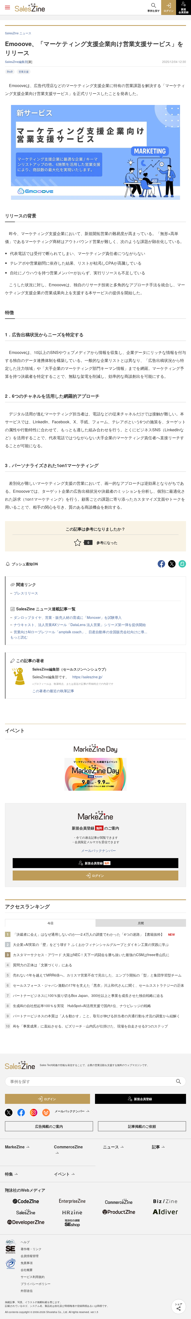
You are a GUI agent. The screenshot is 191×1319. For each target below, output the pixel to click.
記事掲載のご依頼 (142, 1126)
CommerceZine (68, 1147)
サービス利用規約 (33, 1276)
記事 (156, 1147)
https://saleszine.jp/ (87, 676)
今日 (50, 923)
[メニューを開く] (7, 7)
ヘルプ (25, 1242)
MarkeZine (15, 1147)
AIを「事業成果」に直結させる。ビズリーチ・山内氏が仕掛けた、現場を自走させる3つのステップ (90, 1026)
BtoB (10, 71)
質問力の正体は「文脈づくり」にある (42, 964)
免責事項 (27, 1263)
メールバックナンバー (98, 850)
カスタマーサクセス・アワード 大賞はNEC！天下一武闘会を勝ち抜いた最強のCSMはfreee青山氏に (91, 954)
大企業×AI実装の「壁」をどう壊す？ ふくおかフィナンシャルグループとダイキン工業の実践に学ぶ (91, 944)
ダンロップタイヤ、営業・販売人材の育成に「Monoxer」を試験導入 (68, 617)
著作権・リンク (31, 1249)
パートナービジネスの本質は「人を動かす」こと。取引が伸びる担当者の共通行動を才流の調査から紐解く (96, 1015)
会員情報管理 (30, 1256)
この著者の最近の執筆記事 (53, 690)
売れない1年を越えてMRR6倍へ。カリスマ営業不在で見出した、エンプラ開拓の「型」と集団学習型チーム (97, 975)
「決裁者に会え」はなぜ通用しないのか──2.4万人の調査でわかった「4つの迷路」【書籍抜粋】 (88, 934)
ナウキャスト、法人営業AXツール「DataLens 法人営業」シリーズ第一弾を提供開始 (80, 624)
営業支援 (24, 71)
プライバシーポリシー (35, 1283)
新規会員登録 (97, 863)
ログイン (98, 875)
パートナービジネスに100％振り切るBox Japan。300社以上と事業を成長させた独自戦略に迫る (88, 995)
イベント (62, 1174)
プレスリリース (26, 592)
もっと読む (19, 637)
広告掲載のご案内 (49, 1126)
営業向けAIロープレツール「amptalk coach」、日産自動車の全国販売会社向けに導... (80, 631)
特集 (9, 1174)
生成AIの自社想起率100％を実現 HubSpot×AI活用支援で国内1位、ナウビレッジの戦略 (82, 1005)
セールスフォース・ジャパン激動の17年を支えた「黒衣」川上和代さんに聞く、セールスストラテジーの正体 (98, 985)
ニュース (111, 1147)
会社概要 (27, 1270)
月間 (141, 923)
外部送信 (27, 1290)
